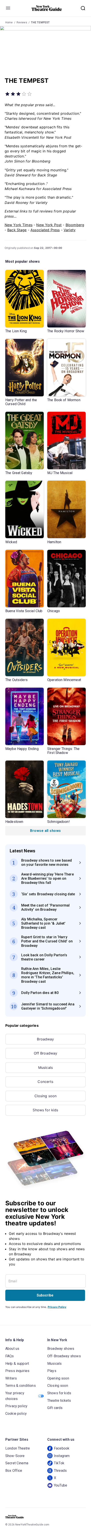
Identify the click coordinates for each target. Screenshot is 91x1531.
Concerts (45, 1081)
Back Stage (17, 230)
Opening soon (58, 1378)
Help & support (17, 1363)
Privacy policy (16, 1406)
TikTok (59, 1463)
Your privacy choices (14, 1396)
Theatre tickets (59, 1400)
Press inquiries (17, 1371)
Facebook (61, 1448)
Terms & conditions (20, 1385)
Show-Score (15, 1456)
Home (9, 22)
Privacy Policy (57, 1307)
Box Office (13, 1470)
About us (12, 1348)
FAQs (9, 1356)
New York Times (18, 225)
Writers (11, 1378)
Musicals (45, 1067)
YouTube (60, 1485)
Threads (60, 1470)
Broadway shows (60, 1348)
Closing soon (45, 1096)
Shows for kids (45, 1110)
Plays (51, 1371)
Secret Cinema (16, 1463)
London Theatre (17, 1448)
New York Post (49, 225)
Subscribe (45, 1295)
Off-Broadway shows (64, 1356)
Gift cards (55, 1408)
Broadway (45, 1039)
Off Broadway (45, 1053)
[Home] (47, 8)
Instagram (62, 1456)
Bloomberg (75, 225)
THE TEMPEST (40, 22)
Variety (70, 230)
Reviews (22, 22)
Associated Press (45, 230)
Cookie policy (16, 1413)
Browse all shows (45, 831)
